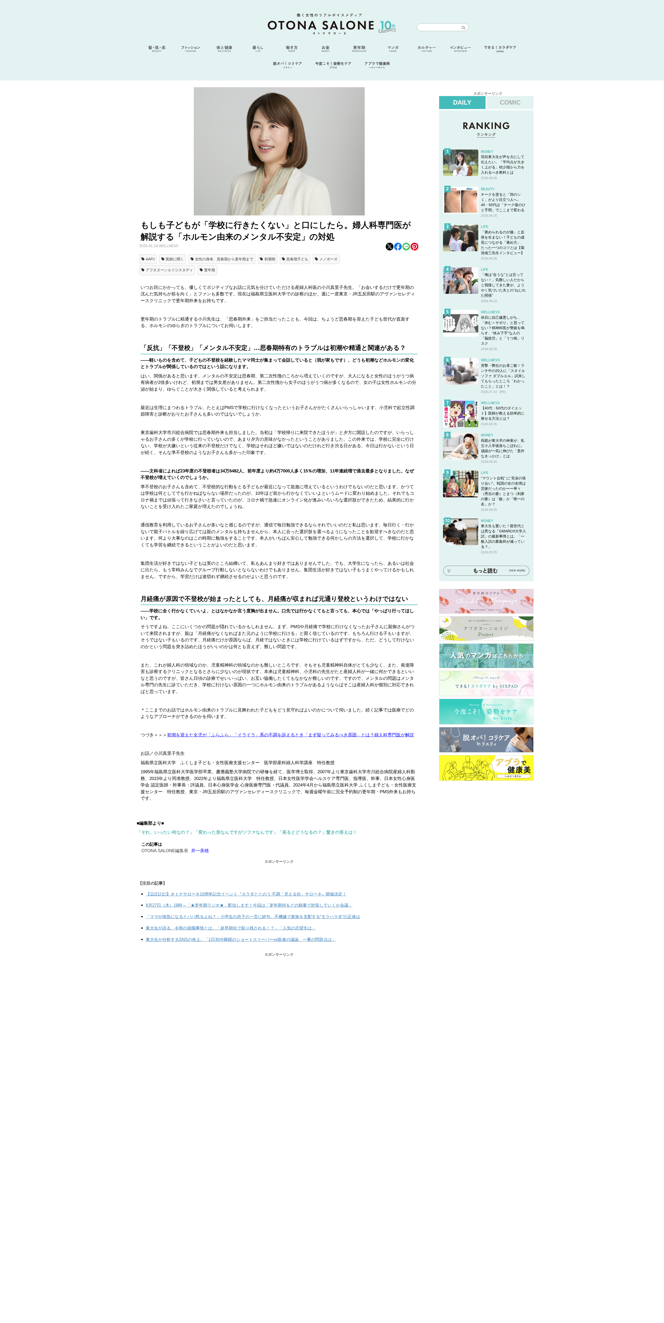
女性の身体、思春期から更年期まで (224, 259)
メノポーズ (328, 259)
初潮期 (269, 259)
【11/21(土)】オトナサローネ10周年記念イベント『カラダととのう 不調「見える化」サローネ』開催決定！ (246, 894)
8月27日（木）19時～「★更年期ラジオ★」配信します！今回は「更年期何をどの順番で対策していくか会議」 (249, 905)
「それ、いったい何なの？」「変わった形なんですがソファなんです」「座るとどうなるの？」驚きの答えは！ (247, 832)
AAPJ (150, 259)
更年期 (209, 270)
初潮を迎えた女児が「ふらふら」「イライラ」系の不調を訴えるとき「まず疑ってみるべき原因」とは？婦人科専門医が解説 (290, 734)
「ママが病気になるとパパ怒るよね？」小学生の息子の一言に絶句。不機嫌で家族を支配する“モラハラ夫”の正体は (253, 916)
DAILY (462, 102)
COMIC (510, 102)
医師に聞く (175, 259)
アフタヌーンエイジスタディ (169, 270)
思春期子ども (297, 259)
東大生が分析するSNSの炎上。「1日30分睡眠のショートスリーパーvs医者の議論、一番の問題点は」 (241, 939)
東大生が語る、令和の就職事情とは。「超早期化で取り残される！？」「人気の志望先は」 (231, 928)
